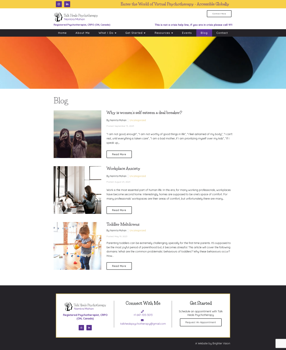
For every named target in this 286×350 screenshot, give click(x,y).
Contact (222, 33)
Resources (162, 33)
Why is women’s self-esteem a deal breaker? (144, 112)
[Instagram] (59, 4)
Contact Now (219, 14)
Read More (119, 154)
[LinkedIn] (67, 4)
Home (62, 33)
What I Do (106, 33)
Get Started (134, 33)
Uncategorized (138, 120)
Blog (204, 33)
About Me (83, 33)
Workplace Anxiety (123, 168)
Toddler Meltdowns (123, 224)
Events (187, 33)
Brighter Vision (221, 343)
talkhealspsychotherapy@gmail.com (143, 323)
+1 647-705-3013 (143, 315)
